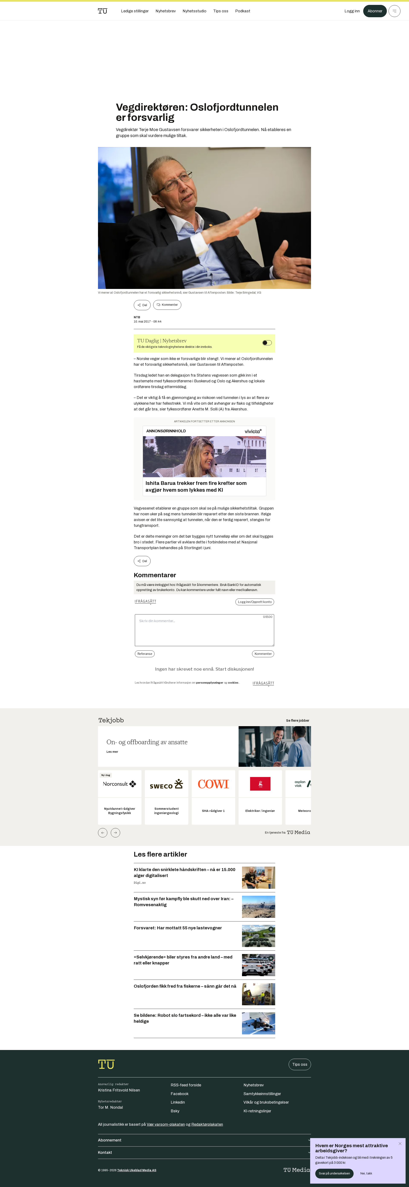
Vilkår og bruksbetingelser (266, 1102)
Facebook (180, 1094)
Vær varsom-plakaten (166, 1124)
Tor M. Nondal (110, 1107)
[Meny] (394, 11)
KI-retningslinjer (257, 1111)
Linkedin (178, 1102)
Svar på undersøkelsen (334, 1173)
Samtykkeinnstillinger (262, 1094)
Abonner (375, 11)
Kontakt (105, 1152)
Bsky (175, 1111)
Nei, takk (366, 1173)
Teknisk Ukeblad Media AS (136, 1170)
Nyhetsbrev (253, 1085)
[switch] (267, 342)
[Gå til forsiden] (102, 11)
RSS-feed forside (186, 1085)
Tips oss (299, 1064)
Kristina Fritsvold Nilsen (119, 1090)
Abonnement (109, 1140)
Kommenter (170, 304)
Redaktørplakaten (207, 1124)
